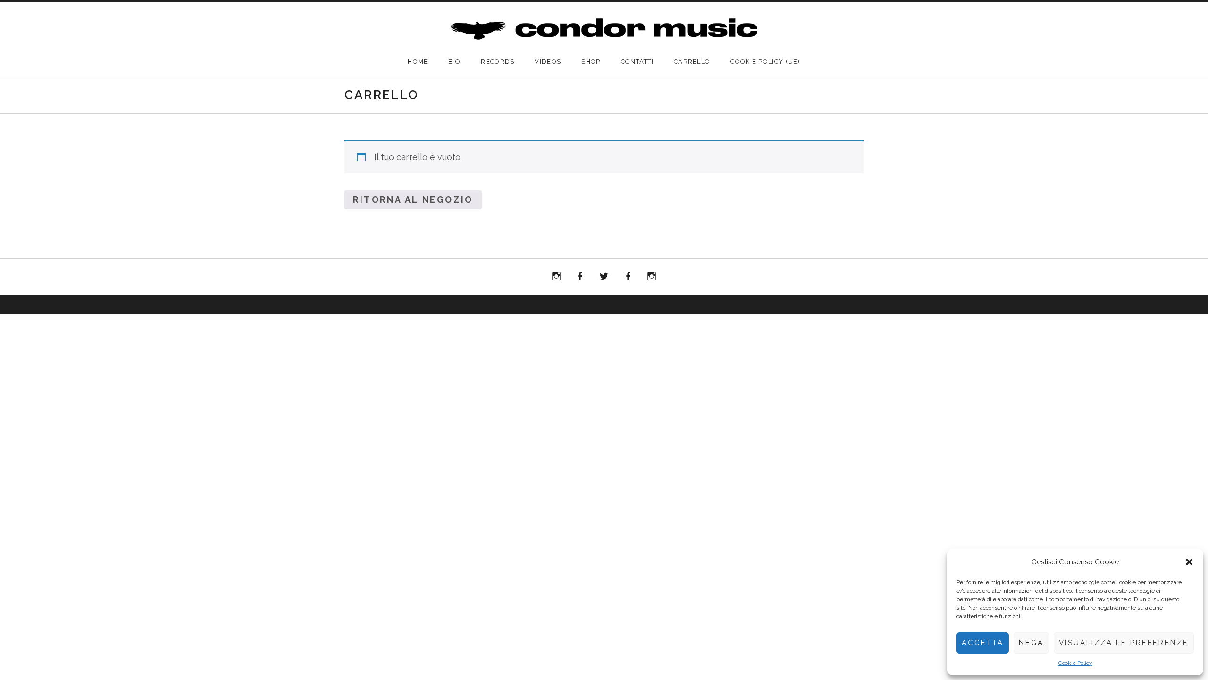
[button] (1189, 562)
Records (497, 61)
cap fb (630, 278)
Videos (548, 61)
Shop (590, 61)
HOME (418, 61)
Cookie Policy (1075, 663)
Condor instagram (556, 278)
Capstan (604, 276)
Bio (454, 61)
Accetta (983, 642)
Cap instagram (651, 278)
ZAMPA (580, 276)
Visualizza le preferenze (1124, 642)
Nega (1031, 642)
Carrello (692, 61)
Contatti (637, 61)
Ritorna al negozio (413, 199)
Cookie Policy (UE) (765, 61)
